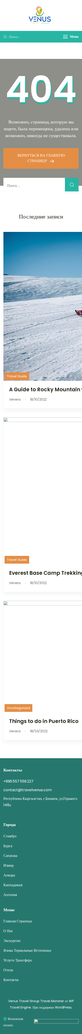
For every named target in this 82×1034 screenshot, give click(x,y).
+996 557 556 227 (18, 781)
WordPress (63, 1007)
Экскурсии (11, 940)
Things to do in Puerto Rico (44, 721)
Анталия (10, 894)
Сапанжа (10, 855)
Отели (8, 970)
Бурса (7, 845)
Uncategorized (18, 708)
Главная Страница (17, 921)
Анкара (9, 875)
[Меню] (65, 36)
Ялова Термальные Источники (27, 950)
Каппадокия (12, 885)
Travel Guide (17, 376)
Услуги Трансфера (17, 960)
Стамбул (9, 836)
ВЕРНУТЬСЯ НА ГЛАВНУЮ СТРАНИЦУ (41, 158)
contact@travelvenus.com (27, 790)
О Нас (8, 931)
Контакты (11, 979)
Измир (8, 865)
